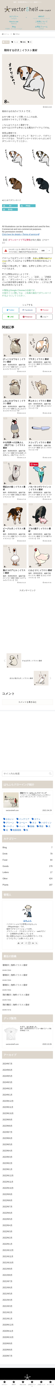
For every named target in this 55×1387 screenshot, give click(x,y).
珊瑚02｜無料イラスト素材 (15, 975)
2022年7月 (7, 1207)
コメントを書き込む (27, 702)
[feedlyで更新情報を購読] (32, 943)
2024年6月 (7, 1070)
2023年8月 (7, 1126)
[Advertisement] (27, 619)
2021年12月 (8, 1250)
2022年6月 (7, 1213)
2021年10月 (8, 1262)
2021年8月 (7, 1275)
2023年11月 (8, 1107)
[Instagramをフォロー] (29, 943)
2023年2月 (7, 1163)
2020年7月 (7, 1356)
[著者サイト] (18, 943)
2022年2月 (7, 1238)
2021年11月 (8, 1256)
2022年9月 (7, 1194)
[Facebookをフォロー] (25, 943)
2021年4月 (7, 1300)
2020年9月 (7, 1343)
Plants (27, 885)
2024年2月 (7, 1088)
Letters (27, 872)
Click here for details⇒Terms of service (19, 234)
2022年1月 (7, 1244)
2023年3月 (7, 1157)
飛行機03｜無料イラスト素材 (16, 995)
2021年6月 (7, 1287)
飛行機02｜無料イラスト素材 (16, 1005)
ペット (16, 42)
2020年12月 (8, 1325)
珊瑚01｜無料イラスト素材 (15, 985)
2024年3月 (7, 1082)
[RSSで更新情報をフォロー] (36, 943)
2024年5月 (7, 1076)
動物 (24, 42)
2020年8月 (7, 1350)
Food (27, 860)
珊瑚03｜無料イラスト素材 (15, 965)
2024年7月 (7, 1064)
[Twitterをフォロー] (22, 943)
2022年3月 (7, 1231)
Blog (27, 847)
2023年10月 (8, 1113)
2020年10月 (8, 1337)
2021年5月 (7, 1294)
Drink (27, 854)
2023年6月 (7, 1138)
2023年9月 (7, 1120)
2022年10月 (8, 1188)
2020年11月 (8, 1331)
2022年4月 (7, 1225)
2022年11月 (8, 1182)
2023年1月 (7, 1169)
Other (7, 42)
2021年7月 (7, 1281)
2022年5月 (7, 1219)
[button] (44, 317)
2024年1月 (7, 1095)
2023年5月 (7, 1144)
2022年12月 (8, 1175)
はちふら (27, 921)
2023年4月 (7, 1151)
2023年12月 (8, 1101)
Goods (27, 866)
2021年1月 (7, 1319)
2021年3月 (7, 1306)
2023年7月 (7, 1132)
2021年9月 (7, 1269)
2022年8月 (7, 1200)
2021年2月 (7, 1312)
